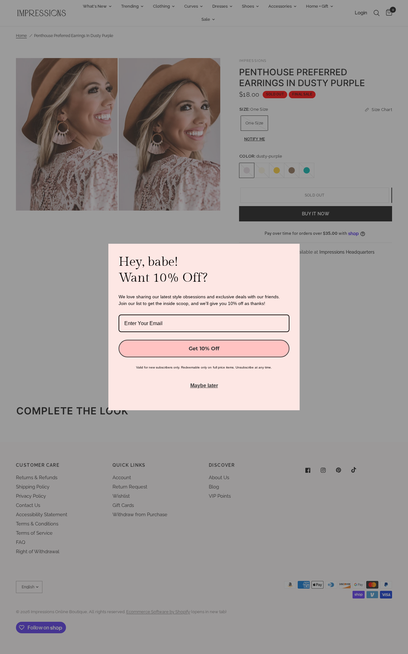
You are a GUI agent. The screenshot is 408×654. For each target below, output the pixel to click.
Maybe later (204, 385)
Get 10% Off (204, 349)
